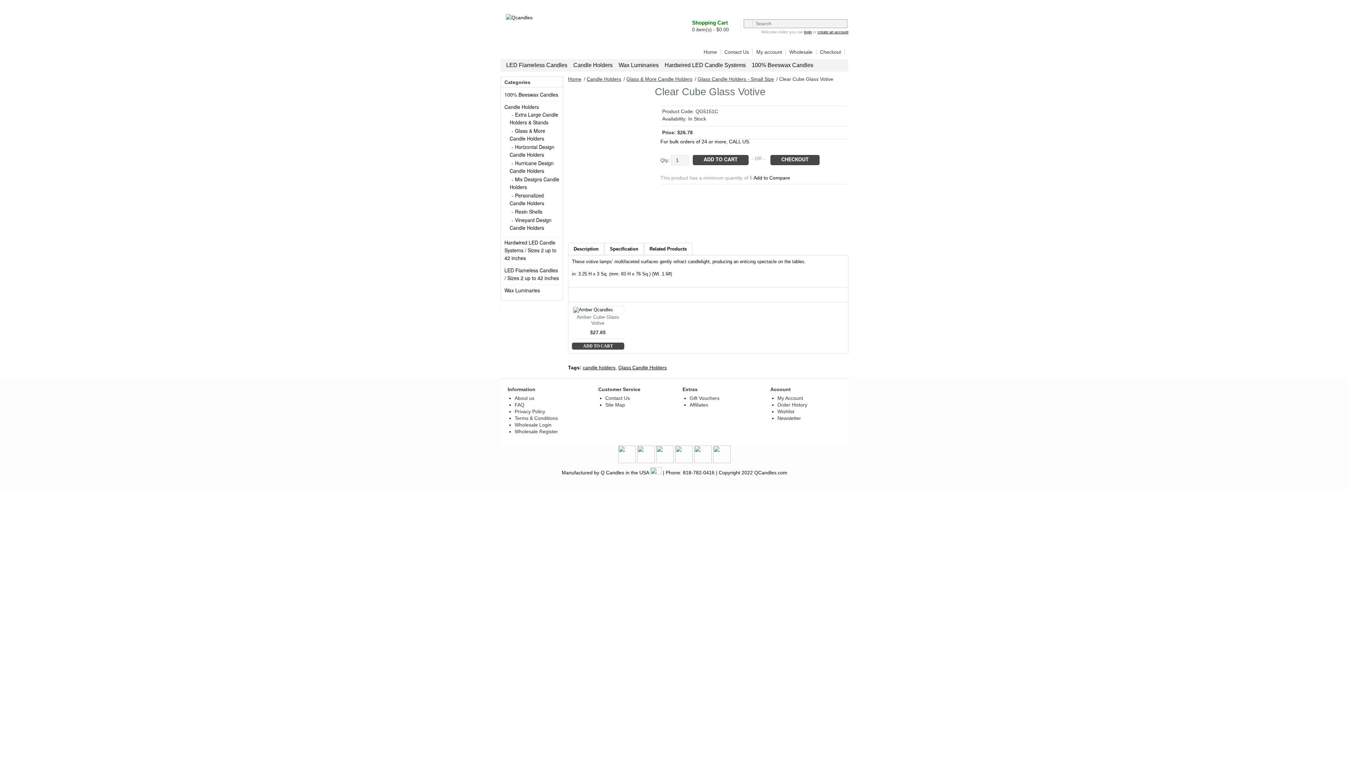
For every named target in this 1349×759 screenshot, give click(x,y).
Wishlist (785, 411)
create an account (832, 32)
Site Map (615, 405)
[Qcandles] (550, 36)
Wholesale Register (536, 431)
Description (586, 249)
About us (524, 398)
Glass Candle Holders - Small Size (736, 79)
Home (710, 52)
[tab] (586, 249)
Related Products (668, 249)
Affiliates (699, 405)
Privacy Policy (530, 411)
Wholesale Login (533, 425)
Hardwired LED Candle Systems (705, 65)
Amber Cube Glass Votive (598, 320)
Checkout (830, 52)
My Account (790, 398)
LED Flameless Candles (536, 65)
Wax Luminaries (639, 65)
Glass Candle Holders (642, 367)
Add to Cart (598, 346)
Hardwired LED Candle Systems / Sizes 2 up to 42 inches (530, 250)
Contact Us (736, 52)
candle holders (599, 367)
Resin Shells (528, 211)
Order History (792, 405)
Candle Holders (593, 65)
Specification (624, 249)
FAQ (519, 405)
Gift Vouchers (704, 398)
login (808, 32)
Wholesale (801, 52)
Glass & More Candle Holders (659, 79)
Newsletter (789, 418)
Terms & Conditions (536, 418)
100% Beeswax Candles (782, 65)
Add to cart (721, 159)
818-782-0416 (699, 472)
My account (769, 52)
